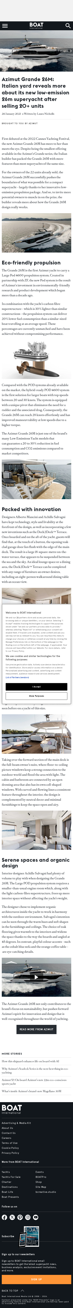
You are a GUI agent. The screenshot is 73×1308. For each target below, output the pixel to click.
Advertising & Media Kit (16, 1123)
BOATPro (41, 1177)
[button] (64, 51)
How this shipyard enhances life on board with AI (30, 1061)
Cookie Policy (10, 1148)
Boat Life (7, 1192)
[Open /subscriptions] (25, 1237)
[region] (36, 654)
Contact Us (9, 1133)
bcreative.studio (46, 1192)
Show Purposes (36, 696)
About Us (7, 1128)
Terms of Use (10, 1143)
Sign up (36, 1279)
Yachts (6, 1172)
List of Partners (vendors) (17, 677)
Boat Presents (10, 1197)
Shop (39, 1182)
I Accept (36, 686)
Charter (6, 1182)
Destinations (10, 1187)
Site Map (41, 1187)
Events (40, 1172)
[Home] (36, 25)
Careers (6, 1138)
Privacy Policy (10, 1153)
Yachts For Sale (11, 1177)
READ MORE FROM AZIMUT (36, 1029)
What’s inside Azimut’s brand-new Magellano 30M (31, 1091)
